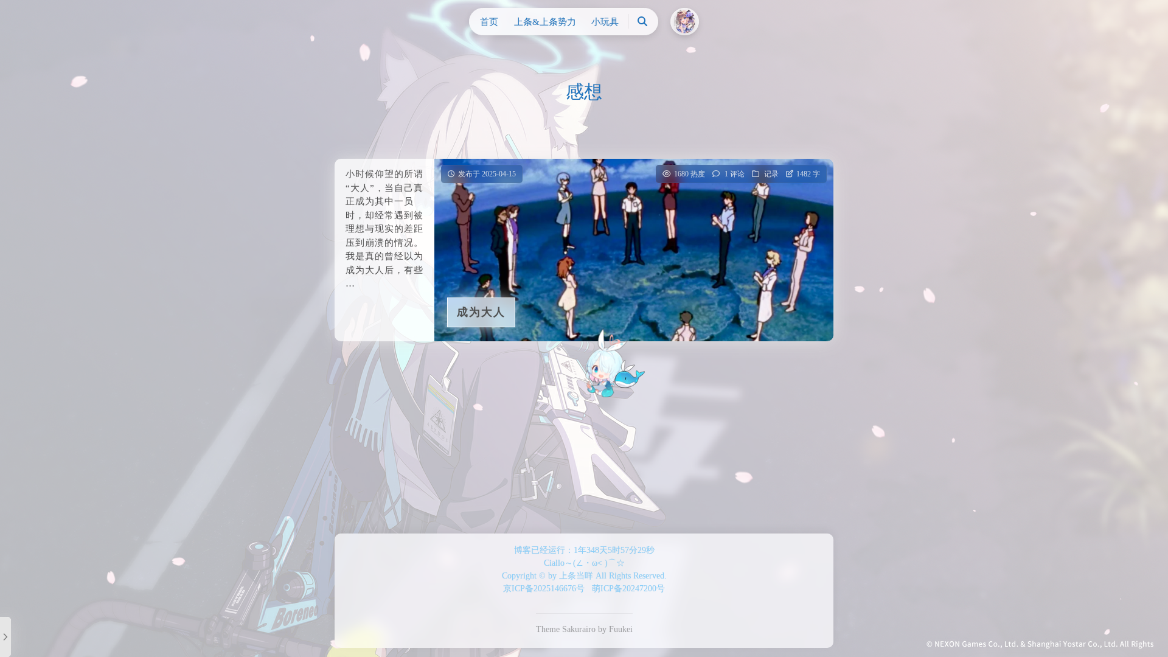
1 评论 (735, 174)
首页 (489, 22)
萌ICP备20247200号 (628, 588)
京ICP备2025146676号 (544, 588)
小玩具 (605, 22)
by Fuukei (615, 629)
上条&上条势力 (545, 22)
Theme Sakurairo (566, 629)
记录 (771, 174)
